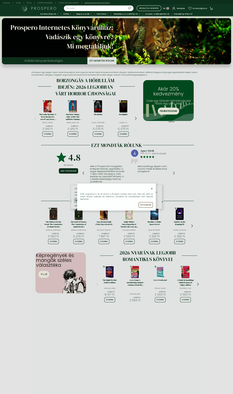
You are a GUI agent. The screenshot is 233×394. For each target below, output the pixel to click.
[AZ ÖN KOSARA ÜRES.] (211, 8)
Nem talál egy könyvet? (183, 14)
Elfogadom (145, 205)
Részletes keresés (149, 8)
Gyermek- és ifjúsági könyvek (157, 14)
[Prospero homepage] (24, 8)
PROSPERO (44, 8)
